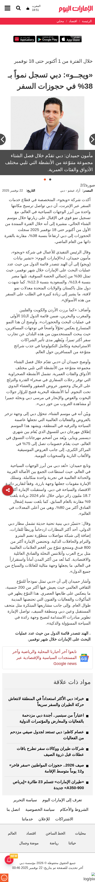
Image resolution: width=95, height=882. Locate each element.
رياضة (54, 843)
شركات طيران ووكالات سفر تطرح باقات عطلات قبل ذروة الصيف (50, 751)
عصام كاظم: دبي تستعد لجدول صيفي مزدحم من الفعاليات (47, 735)
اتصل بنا (13, 809)
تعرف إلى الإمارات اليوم (62, 800)
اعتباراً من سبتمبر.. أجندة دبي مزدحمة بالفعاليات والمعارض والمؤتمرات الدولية (51, 718)
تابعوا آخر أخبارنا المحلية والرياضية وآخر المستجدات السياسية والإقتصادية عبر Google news (44, 657)
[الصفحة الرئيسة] (76, 7)
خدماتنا (27, 819)
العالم (12, 833)
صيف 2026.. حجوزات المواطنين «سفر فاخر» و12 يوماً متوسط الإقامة (46, 768)
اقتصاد (31, 833)
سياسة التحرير (25, 800)
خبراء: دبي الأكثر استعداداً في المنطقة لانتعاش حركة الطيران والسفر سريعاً (46, 701)
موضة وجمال (29, 843)
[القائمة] (18, 8)
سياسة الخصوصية (40, 809)
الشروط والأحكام (74, 809)
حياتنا (72, 843)
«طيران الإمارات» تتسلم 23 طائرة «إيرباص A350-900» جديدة (48, 785)
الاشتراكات (64, 819)
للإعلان (44, 819)
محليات (80, 833)
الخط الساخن (55, 833)
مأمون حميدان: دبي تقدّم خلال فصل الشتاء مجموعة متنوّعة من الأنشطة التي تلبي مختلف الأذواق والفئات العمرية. (49, 162)
